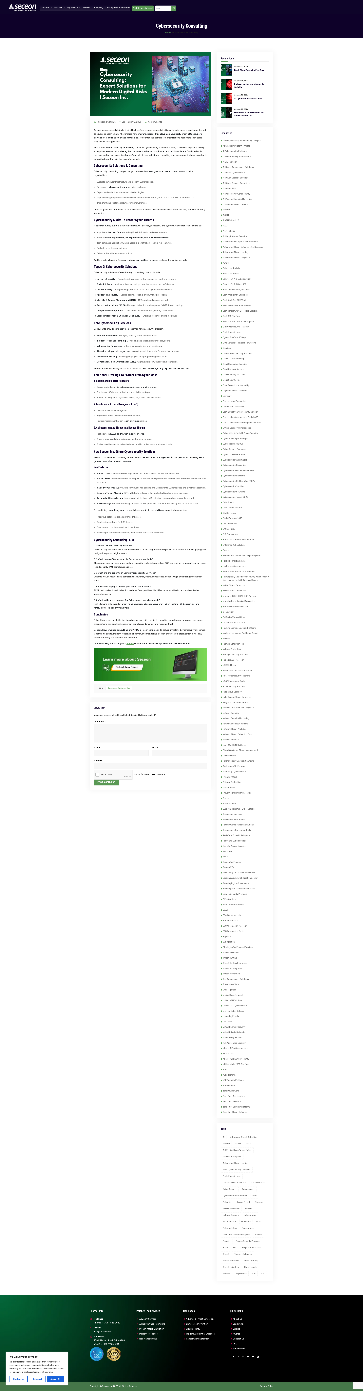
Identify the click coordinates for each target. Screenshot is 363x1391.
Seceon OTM (228, 867)
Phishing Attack (230, 777)
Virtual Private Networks (234, 1032)
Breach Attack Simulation (151, 1329)
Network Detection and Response (238, 708)
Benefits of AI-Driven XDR (234, 284)
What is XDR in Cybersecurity (236, 1059)
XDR (225, 1069)
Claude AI (227, 348)
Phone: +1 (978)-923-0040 (107, 1321)
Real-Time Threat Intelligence (236, 835)
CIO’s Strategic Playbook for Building (239, 343)
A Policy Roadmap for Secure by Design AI (242, 140)
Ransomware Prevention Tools (237, 830)
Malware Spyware (231, 1215)
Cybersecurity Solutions (234, 492)
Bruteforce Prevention (197, 1324)
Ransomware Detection (234, 819)
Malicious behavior (231, 1209)
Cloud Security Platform (234, 375)
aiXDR (225, 226)
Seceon (130, 643)
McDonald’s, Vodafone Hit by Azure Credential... (248, 114)
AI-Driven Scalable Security (235, 178)
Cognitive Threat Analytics (235, 390)
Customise (18, 1379)
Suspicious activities (251, 1247)
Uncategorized (229, 990)
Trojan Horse (241, 1274)
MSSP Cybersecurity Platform (236, 676)
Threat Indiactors (231, 1267)
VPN (254, 1274)
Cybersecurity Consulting (119, 688)
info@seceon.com (102, 1329)
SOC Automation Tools (233, 931)
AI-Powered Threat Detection (236, 204)
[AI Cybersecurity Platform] (226, 98)
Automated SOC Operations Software (240, 241)
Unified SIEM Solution (232, 1000)
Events (226, 550)
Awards (226, 263)
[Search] (173, 8)
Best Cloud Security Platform (249, 70)
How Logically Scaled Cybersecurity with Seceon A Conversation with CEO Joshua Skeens (246, 578)
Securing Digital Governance (236, 883)
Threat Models (250, 1267)
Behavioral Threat (231, 273)
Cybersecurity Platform (234, 476)
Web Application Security (234, 1043)
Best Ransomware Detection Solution (240, 311)
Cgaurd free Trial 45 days (234, 337)
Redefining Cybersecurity (234, 841)
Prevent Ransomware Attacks (237, 793)
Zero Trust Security (232, 1101)
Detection (227, 1202)
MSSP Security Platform (234, 686)
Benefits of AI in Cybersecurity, (237, 279)
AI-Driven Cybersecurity (234, 172)
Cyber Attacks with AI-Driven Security (240, 433)
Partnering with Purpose (234, 766)
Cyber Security (230, 1189)
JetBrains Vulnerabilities (234, 617)
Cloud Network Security (233, 369)
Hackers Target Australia (234, 561)
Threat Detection (231, 952)
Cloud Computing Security (235, 364)
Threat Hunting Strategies (235, 963)
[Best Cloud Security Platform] (226, 70)
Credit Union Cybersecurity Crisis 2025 (240, 417)
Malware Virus (250, 1215)
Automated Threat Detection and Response (243, 247)
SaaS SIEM (227, 851)
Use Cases (227, 1022)
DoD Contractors (230, 534)
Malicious (259, 1202)
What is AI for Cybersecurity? (236, 1048)
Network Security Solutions (235, 724)
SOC (235, 1247)
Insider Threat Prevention (234, 591)
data (255, 1195)
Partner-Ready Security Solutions (238, 761)
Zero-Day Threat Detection (235, 1112)
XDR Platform (229, 1075)
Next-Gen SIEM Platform (234, 745)
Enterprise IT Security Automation (238, 539)
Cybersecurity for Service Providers (239, 470)
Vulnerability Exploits (232, 1037)
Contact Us (124, 8)
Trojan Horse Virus (231, 984)
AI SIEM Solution (230, 162)
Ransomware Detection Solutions (238, 825)
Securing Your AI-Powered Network (239, 888)
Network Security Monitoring (236, 718)
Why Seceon (72, 8)
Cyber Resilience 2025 (233, 444)
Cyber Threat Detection (234, 454)
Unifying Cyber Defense (233, 1011)
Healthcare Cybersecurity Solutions (239, 571)
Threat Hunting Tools (232, 968)
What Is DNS (228, 1053)
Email (155, 747)
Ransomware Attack (232, 814)
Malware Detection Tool (233, 644)
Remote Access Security (234, 846)
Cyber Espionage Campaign (235, 438)
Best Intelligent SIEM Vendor (235, 295)
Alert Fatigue (229, 231)
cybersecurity (248, 1189)
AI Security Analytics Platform (237, 156)
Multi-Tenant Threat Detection (237, 697)
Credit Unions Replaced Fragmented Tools (242, 422)
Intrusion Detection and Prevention (239, 601)
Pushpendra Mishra (106, 122)
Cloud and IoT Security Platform (237, 353)
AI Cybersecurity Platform (248, 98)
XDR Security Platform (233, 1080)
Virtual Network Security (234, 1027)
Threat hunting (251, 1260)
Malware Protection (232, 649)
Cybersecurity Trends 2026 (235, 497)
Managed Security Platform (235, 654)
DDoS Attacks (229, 513)
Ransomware (248, 1228)
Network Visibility (231, 739)
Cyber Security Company (234, 449)
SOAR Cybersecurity (232, 915)
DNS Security (229, 529)
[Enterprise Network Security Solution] (226, 84)
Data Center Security (232, 508)
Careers (236, 1329)
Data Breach (228, 502)
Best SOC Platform (231, 316)
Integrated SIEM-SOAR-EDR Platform (240, 596)
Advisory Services (147, 1319)
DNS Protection (230, 524)
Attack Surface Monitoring (152, 1324)
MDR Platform (229, 665)
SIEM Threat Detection (233, 904)
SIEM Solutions (229, 899)
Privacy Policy (266, 1386)
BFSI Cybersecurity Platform (236, 327)
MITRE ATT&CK (229, 1221)
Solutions (58, 8)
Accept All (55, 1379)
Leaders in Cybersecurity (234, 622)
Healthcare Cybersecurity (234, 566)
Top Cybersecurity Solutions (236, 979)
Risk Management (148, 1339)
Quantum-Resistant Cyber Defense (239, 809)
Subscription (239, 1348)
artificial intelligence (232, 1156)
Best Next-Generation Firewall (237, 305)
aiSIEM (226, 215)
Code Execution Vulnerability (236, 385)
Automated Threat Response (236, 258)
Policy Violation (230, 1228)
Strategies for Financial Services (238, 947)
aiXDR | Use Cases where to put (237, 1150)
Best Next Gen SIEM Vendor (235, 300)
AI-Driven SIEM (229, 188)
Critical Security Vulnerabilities (237, 428)
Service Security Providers (235, 894)
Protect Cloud (229, 803)
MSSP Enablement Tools (234, 681)
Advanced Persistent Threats (236, 146)
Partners (86, 8)
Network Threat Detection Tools (237, 734)
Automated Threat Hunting (235, 252)
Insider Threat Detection (234, 585)
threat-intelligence (243, 1254)
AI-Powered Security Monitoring (237, 199)
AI (223, 1137)
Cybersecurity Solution (233, 486)
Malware (226, 638)
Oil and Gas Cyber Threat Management (240, 750)
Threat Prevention (231, 974)
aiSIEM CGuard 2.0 (231, 220)
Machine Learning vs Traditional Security (241, 633)
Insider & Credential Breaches (200, 1334)
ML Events (246, 1221)
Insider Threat (243, 1202)
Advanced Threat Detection (200, 1319)
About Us (237, 1319)
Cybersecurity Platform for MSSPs (239, 481)
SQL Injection (229, 942)
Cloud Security (193, 1329)
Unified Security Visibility (234, 995)
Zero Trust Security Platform (236, 1107)
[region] (37, 1368)
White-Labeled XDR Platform (236, 1064)
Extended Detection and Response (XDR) (241, 555)
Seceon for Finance (232, 862)
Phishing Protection (232, 782)
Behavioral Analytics (232, 268)
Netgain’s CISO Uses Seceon (235, 702)
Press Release (229, 787)
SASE (225, 857)
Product (226, 798)
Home (168, 32)
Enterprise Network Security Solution (249, 86)
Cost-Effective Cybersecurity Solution (240, 412)
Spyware (227, 936)
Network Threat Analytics (234, 729)
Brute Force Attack (232, 332)
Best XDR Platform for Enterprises (239, 321)
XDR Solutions (229, 1085)
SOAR (225, 910)
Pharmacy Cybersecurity (234, 771)
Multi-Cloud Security (232, 692)
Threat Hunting (230, 958)
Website (98, 761)
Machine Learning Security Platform (239, 628)
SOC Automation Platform (235, 926)
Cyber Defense (258, 1182)
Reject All (37, 1379)
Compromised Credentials (234, 401)
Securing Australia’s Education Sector (240, 878)
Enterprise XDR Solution (234, 545)
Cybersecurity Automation (235, 460)
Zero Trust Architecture (234, 1096)
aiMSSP (226, 210)
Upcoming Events (231, 1016)
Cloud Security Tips (231, 380)
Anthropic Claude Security (235, 236)
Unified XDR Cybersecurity (235, 1006)
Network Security (231, 713)
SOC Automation (230, 920)
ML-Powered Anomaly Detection (237, 670)
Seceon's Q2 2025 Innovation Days (239, 873)
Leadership (238, 1324)
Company (98, 8)
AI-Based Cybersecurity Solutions (238, 167)
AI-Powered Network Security (236, 194)
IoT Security (228, 612)
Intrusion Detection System (235, 607)
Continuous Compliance (233, 406)
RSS (235, 1343)
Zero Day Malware (231, 1091)
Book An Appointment (143, 8)
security (227, 1241)
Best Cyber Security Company (237, 1170)
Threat (226, 1254)
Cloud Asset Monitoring (233, 359)
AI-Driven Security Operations (236, 183)
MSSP (258, 1221)
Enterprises (112, 8)
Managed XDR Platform (233, 660)
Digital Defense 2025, (233, 518)
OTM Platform (229, 756)
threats (226, 1274)
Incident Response (148, 1334)
